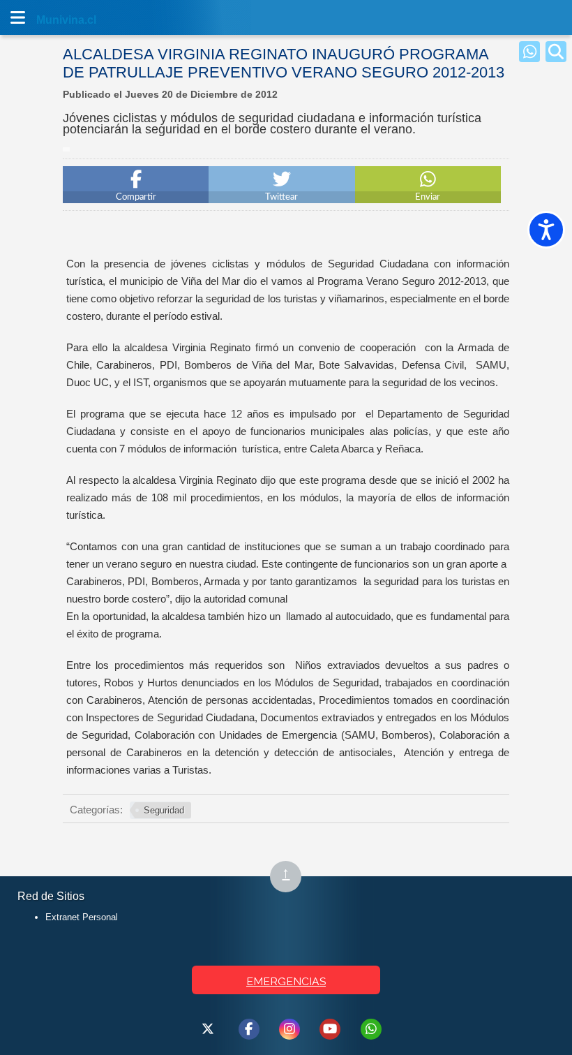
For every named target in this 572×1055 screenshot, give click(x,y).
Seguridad (164, 810)
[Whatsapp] (529, 51)
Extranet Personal (81, 917)
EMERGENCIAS (286, 981)
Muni (50, 20)
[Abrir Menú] (17, 17)
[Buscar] (555, 51)
